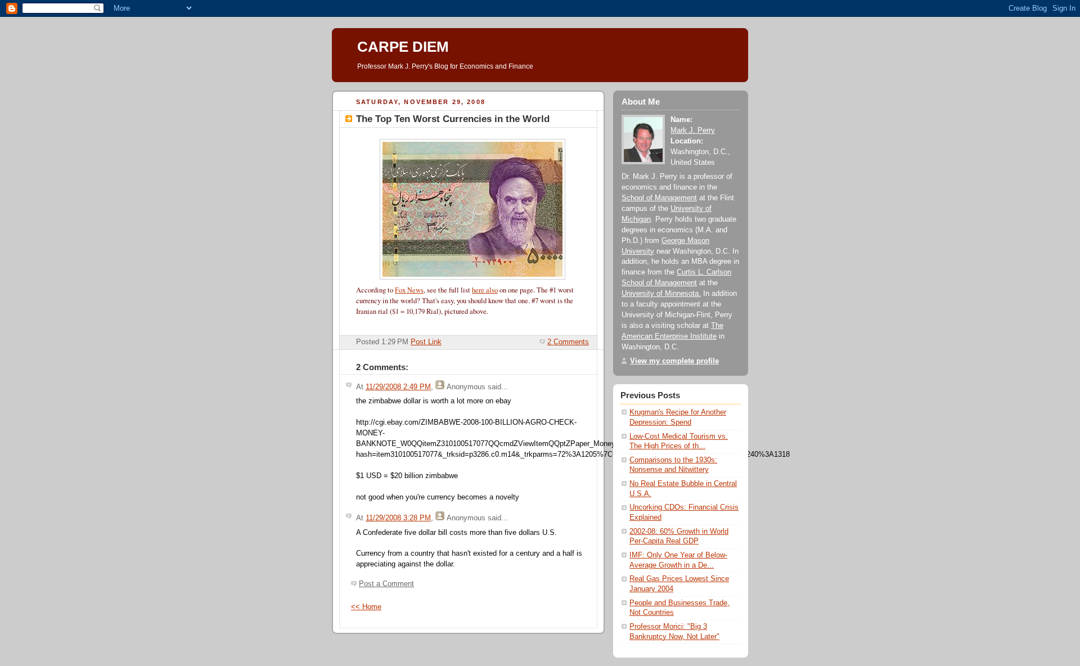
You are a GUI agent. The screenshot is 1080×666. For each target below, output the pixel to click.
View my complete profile (674, 361)
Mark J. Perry (692, 130)
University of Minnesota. (661, 294)
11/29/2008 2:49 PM (398, 387)
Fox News (409, 290)
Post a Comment (386, 584)
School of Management (659, 198)
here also (485, 290)
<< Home (366, 607)
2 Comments (568, 342)
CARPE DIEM (403, 46)
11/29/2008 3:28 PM (398, 518)
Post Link (426, 342)
